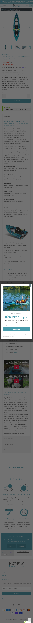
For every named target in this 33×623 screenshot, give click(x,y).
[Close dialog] (30, 285)
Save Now (16, 329)
